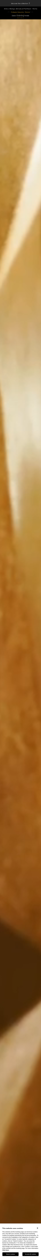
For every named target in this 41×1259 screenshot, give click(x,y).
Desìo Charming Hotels (20, 16)
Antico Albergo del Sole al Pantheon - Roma (20, 9)
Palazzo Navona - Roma (20, 12)
